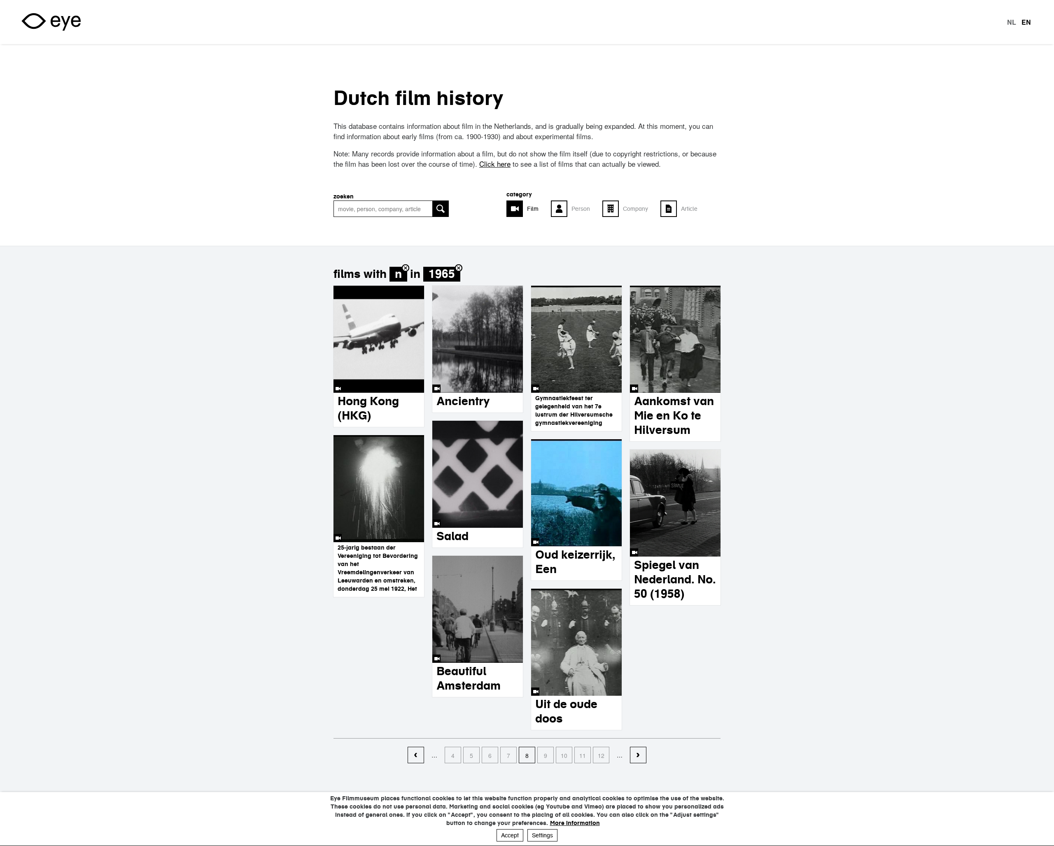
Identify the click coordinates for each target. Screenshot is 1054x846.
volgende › (638, 755)
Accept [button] (510, 835)
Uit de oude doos (566, 711)
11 (582, 755)
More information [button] (575, 823)
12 (601, 755)
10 (564, 755)
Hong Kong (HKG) (368, 408)
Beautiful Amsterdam (468, 678)
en (1026, 22)
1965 (442, 274)
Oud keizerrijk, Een (575, 561)
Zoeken (343, 196)
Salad (452, 536)
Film (533, 208)
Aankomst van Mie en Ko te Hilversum (674, 415)
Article (689, 208)
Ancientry (463, 401)
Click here (495, 163)
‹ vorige (416, 755)
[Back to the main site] (51, 22)
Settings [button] (542, 835)
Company (635, 208)
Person (580, 208)
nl (1011, 22)
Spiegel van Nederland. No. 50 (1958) (675, 579)
